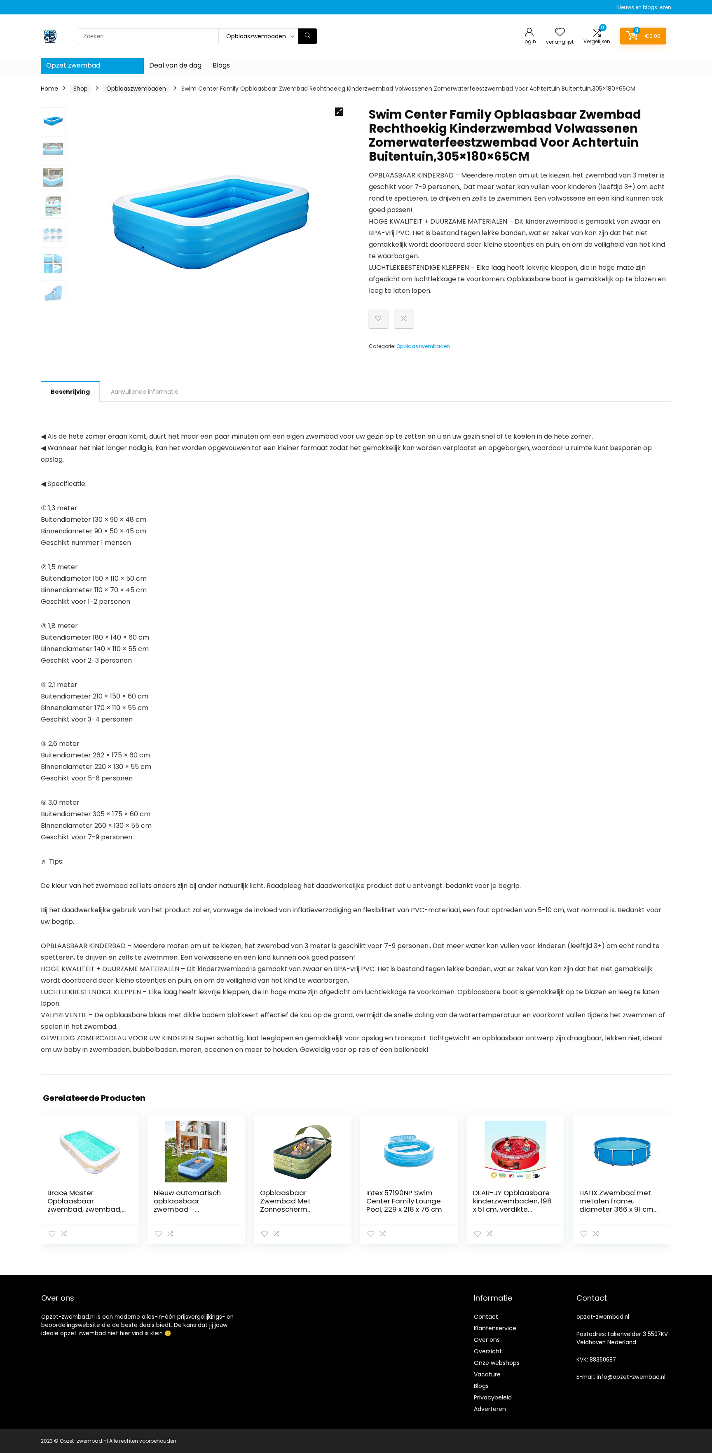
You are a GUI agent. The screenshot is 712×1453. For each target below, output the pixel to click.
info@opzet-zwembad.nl (631, 1377)
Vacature (487, 1374)
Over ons (487, 1340)
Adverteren (490, 1409)
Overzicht (488, 1351)
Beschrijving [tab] (70, 392)
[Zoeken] (307, 36)
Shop (80, 88)
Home (49, 88)
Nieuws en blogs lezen (643, 7)
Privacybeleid (493, 1397)
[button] (339, 111)
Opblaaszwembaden (136, 88)
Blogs (221, 65)
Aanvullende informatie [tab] (144, 392)
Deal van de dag (175, 65)
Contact (486, 1317)
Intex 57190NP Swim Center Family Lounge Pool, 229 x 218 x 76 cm (404, 1201)
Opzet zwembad (73, 65)
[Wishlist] (560, 33)
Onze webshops (497, 1363)
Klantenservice (495, 1328)
